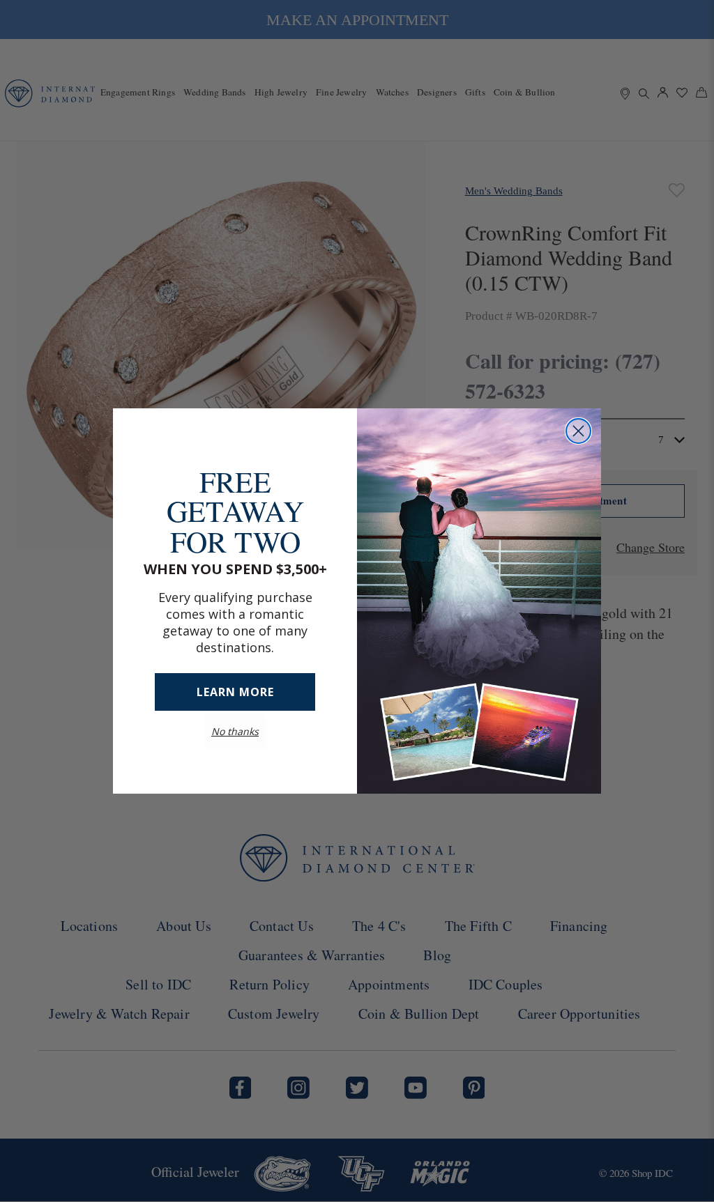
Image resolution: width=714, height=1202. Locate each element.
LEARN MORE (235, 678)
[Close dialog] (578, 431)
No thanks (235, 717)
